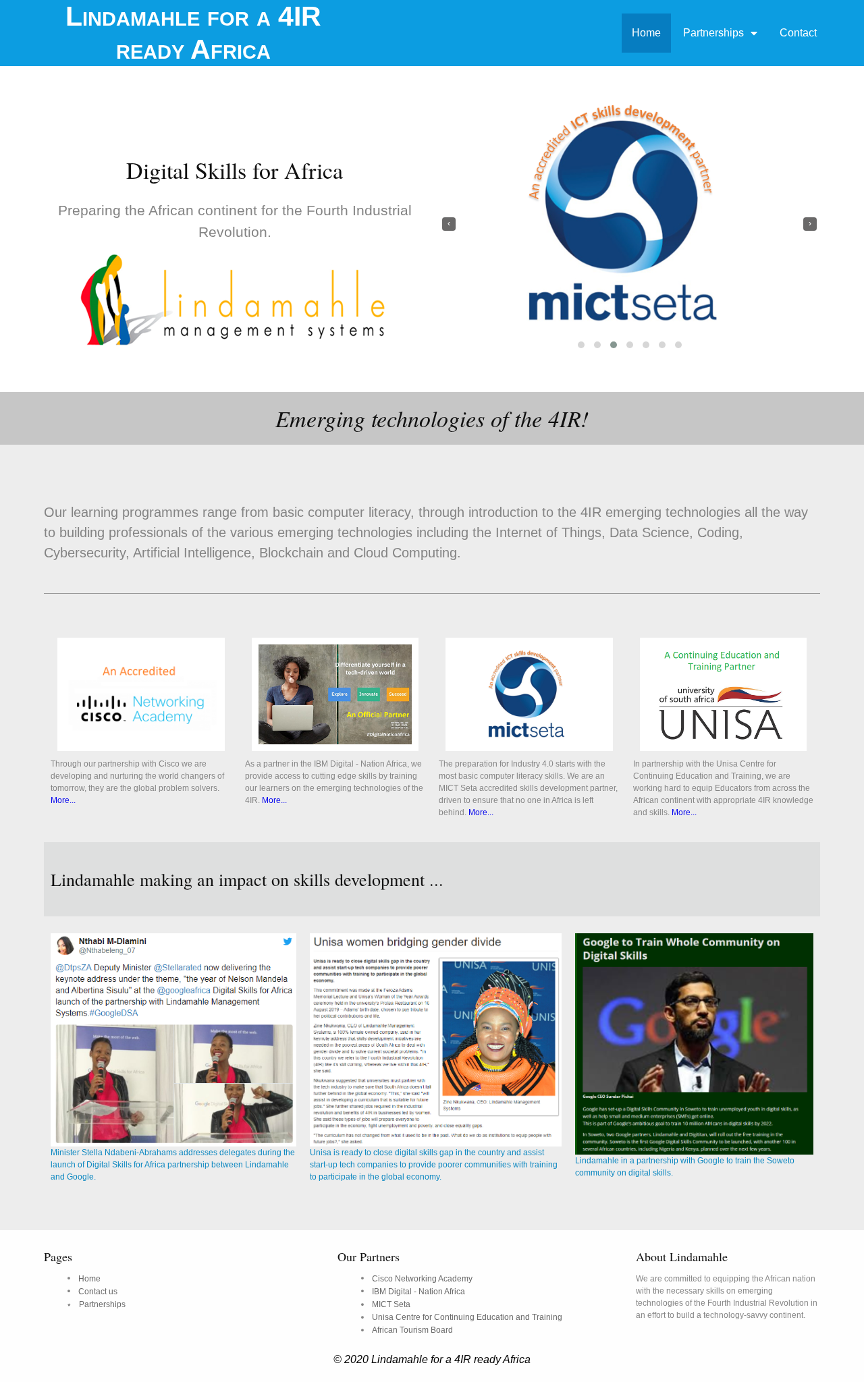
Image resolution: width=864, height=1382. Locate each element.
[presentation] (449, 224)
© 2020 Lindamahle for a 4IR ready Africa (432, 1359)
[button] (581, 345)
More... (63, 800)
